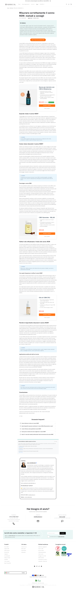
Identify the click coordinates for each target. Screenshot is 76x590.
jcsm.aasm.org (21, 449)
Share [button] (21, 416)
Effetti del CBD (41, 557)
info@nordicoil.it (31, 494)
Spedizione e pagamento (42, 546)
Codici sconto (40, 554)
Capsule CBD (6, 548)
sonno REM (22, 116)
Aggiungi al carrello (47, 105)
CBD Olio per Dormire (37, 365)
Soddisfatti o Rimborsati (42, 561)
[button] (20, 4)
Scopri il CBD (40, 548)
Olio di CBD (6, 546)
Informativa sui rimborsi (42, 559)
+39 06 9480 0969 (28, 497)
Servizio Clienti (41, 550)
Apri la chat (62, 516)
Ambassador (23, 552)
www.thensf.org (21, 447)
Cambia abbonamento (42, 552)
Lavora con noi (24, 546)
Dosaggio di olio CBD (42, 555)
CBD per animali (7, 557)
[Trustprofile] (69, 556)
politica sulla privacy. (61, 536)
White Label (23, 548)
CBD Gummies (7, 550)
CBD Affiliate (23, 550)
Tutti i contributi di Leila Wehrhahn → (28, 483)
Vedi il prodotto (47, 108)
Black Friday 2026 (7, 563)
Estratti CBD (6, 552)
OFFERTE (6, 559)
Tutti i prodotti (7, 561)
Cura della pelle (7, 555)
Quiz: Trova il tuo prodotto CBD (38, 39)
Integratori (6, 554)
